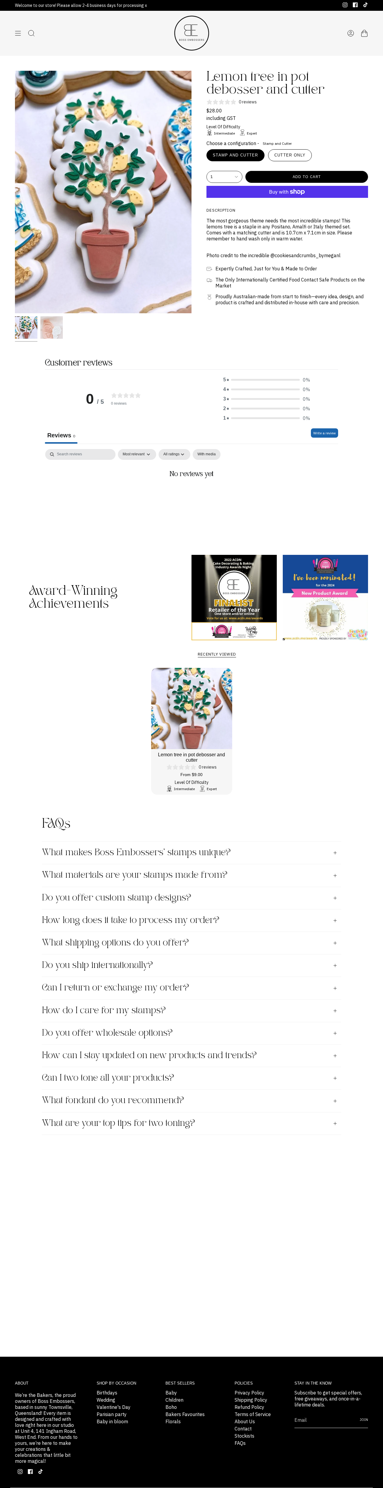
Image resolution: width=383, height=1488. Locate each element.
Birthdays (107, 1393)
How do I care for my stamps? (104, 1011)
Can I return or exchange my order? (115, 988)
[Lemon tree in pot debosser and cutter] (191, 708)
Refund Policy (249, 1407)
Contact (243, 1429)
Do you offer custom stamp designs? (116, 898)
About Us (245, 1421)
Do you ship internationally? (97, 965)
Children (174, 1400)
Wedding (106, 1400)
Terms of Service (253, 1414)
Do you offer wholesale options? (107, 1033)
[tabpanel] (191, 494)
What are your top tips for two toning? (118, 1123)
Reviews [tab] (61, 435)
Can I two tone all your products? (108, 1078)
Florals (173, 1421)
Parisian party (112, 1414)
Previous (15, 192)
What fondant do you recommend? (113, 1101)
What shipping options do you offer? (115, 943)
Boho (171, 1407)
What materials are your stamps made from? (134, 875)
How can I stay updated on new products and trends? (149, 1056)
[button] (266, 380)
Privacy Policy (249, 1393)
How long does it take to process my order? (130, 920)
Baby (171, 1393)
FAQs (240, 1443)
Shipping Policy (251, 1400)
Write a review (324, 433)
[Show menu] (18, 33)
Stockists (244, 1436)
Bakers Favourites (185, 1414)
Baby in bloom (112, 1421)
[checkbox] (207, 454)
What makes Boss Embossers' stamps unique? (136, 853)
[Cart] (364, 33)
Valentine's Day (113, 1407)
